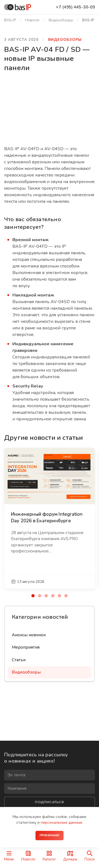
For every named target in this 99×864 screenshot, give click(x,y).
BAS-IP (10, 20)
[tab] (33, 595)
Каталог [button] (49, 859)
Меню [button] (9, 859)
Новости (28, 859)
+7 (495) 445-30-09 (75, 7)
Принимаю (50, 835)
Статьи (19, 660)
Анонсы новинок (29, 635)
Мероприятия (26, 647)
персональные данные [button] (61, 822)
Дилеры (70, 859)
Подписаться (49, 802)
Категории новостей (40, 617)
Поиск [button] (89, 859)
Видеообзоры (61, 20)
